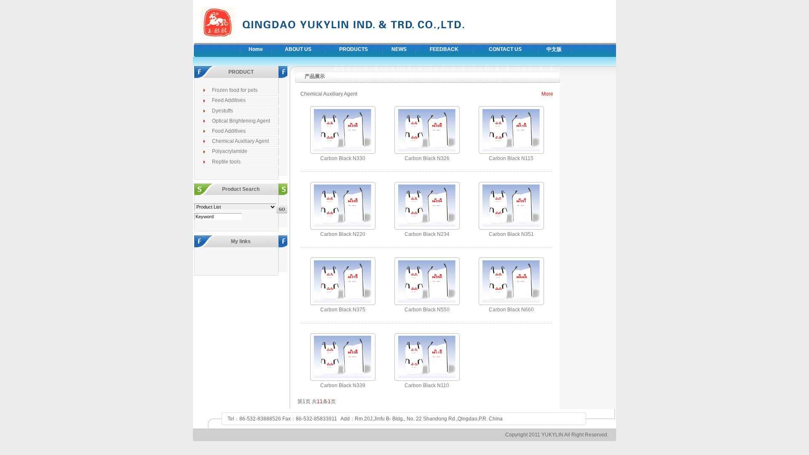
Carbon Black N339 (342, 385)
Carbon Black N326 (427, 158)
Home (256, 49)
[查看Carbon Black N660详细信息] (511, 303)
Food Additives (229, 131)
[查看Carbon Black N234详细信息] (426, 227)
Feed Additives (229, 100)
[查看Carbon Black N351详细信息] (511, 227)
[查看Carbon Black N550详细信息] (426, 303)
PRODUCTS (353, 49)
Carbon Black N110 (426, 385)
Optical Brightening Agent (241, 121)
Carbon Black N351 (511, 234)
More (547, 94)
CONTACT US (505, 49)
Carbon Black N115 (511, 158)
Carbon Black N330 (342, 158)
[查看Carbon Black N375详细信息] (342, 303)
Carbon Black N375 (342, 310)
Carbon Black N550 (427, 310)
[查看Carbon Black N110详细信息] (426, 378)
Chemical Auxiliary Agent (240, 141)
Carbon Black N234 (427, 234)
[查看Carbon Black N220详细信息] (342, 227)
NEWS (399, 49)
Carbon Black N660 (511, 310)
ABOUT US (298, 49)
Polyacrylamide (229, 151)
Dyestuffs (222, 111)
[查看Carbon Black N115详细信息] (511, 152)
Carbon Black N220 (342, 234)
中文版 (554, 49)
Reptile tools (226, 162)
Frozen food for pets (234, 90)
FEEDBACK (444, 49)
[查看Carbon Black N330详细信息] (342, 152)
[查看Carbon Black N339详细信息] (342, 378)
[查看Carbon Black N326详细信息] (426, 152)
